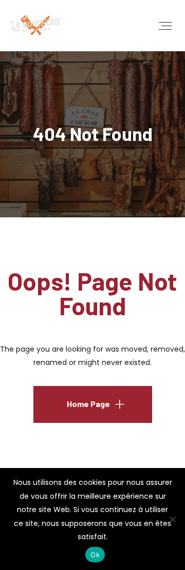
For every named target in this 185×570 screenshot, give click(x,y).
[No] (172, 519)
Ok (95, 555)
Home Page (88, 404)
